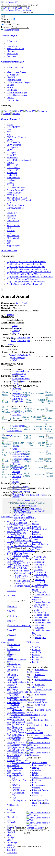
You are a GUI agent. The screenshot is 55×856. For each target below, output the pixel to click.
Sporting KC (40, 637)
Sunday (15, 333)
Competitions (7, 62)
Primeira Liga (18, 394)
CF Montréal (21, 543)
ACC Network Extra (21, 742)
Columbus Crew (42, 594)
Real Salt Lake (20, 568)
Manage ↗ (12, 35)
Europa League (19, 373)
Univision (16, 735)
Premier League (19, 381)
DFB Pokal (17, 399)
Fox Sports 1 (18, 702)
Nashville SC (20, 510)
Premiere (16, 788)
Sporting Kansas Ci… (25, 586)
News (9, 810)
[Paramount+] (42, 111)
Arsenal (15, 446)
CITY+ (15, 765)
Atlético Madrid (19, 469)
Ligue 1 (15, 391)
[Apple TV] (29, 111)
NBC (14, 689)
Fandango (16, 770)
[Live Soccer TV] (9, 2)
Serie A (15, 386)
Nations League (19, 376)
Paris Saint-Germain (21, 491)
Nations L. (11, 822)
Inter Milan (17, 474)
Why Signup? (44, 488)
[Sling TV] (17, 111)
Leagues (10, 344)
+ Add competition (15, 67)
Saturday (16, 330)
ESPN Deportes (19, 699)
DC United (20, 535)
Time (17, 24)
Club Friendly (18, 426)
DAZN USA (18, 724)
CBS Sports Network (21, 692)
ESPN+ (15, 704)
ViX (14, 798)
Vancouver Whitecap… (24, 550)
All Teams (11, 590)
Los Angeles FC (21, 555)
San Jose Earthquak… (24, 558)
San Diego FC (21, 576)
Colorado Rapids (21, 565)
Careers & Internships (41, 777)
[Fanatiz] (5, 113)
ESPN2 (15, 694)
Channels (11, 595)
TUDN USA (18, 719)
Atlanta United (41, 584)
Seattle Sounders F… (24, 581)
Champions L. (13, 817)
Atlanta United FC (23, 538)
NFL (40, 803)
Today (15, 325)
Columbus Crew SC (24, 545)
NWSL (15, 360)
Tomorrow (17, 328)
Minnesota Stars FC (24, 573)
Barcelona (16, 464)
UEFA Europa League (17, 92)
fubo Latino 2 (18, 775)
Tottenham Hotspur (21, 459)
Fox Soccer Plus (19, 697)
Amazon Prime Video (22, 745)
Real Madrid (18, 466)
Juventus (16, 471)
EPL (9, 835)
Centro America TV (21, 762)
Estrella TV (17, 767)
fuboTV (16, 717)
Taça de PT (12, 850)
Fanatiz (15, 679)
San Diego (39, 625)
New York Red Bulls (23, 528)
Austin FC (20, 583)
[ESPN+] (15, 113)
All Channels (12, 805)
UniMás (16, 737)
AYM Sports (18, 750)
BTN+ (15, 757)
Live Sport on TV (40, 800)
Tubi (14, 795)
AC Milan (16, 476)
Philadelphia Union (24, 540)
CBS (14, 684)
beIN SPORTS (19, 682)
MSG (14, 782)
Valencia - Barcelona (42, 735)
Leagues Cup (18, 412)
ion (13, 777)
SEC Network (18, 790)
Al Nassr (16, 497)
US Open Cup (18, 357)
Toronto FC (20, 533)
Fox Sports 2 (18, 707)
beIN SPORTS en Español (19, 160)
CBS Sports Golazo (21, 760)
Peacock (16, 740)
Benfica (15, 481)
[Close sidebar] (2, 289)
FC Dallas (18, 560)
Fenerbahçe (17, 494)
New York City (40, 572)
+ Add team (12, 41)
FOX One (16, 772)
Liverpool (16, 451)
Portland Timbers (21, 570)
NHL (46, 803)
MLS (9, 830)
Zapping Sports (19, 800)
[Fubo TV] (6, 111)
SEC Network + (19, 793)
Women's (11, 812)
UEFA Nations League (17, 95)
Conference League (21, 378)
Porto (14, 484)
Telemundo (17, 727)
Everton (15, 461)
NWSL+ (16, 785)
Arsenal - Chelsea (41, 737)
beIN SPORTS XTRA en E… (25, 755)
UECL (10, 824)
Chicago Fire (20, 515)
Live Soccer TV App (41, 765)
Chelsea (15, 449)
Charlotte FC (20, 520)
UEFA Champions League (18, 82)
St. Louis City (40, 612)
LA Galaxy (20, 578)
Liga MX (16, 415)
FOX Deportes (19, 732)
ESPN (15, 687)
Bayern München (20, 486)
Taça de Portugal (19, 396)
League (7, 24)
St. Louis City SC (22, 563)
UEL (9, 819)
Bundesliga (17, 389)
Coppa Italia (17, 401)
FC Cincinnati (20, 523)
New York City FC (22, 525)
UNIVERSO (18, 730)
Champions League (21, 371)
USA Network (18, 722)
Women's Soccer (39, 762)
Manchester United (20, 456)
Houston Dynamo (22, 553)
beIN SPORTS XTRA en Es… (21, 200)
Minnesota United (43, 622)
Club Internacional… (23, 512)
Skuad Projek (22, 303)
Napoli (15, 479)
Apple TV (17, 709)
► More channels (9, 250)
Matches (10, 314)
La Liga (15, 383)
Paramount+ (17, 712)
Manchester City (19, 454)
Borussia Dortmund (21, 489)
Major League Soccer (22, 355)
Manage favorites (11, 30)
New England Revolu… (25, 518)
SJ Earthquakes (41, 607)
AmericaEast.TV (20, 747)
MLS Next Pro (19, 780)
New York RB (40, 574)
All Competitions (14, 430)
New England (40, 564)
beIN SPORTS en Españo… (25, 714)
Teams (10, 435)
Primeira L (11, 847)
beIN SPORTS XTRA (22, 752)
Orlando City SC (21, 530)
